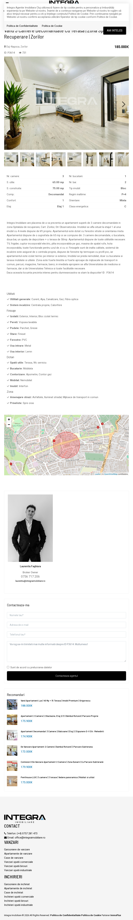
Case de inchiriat (13, 892)
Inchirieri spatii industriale (18, 905)
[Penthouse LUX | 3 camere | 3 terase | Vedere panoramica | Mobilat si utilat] (12, 780)
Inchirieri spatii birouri (16, 900)
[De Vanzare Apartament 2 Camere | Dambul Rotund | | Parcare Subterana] (12, 750)
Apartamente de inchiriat (18, 888)
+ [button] (9, 419)
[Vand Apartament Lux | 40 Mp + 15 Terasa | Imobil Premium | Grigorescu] (12, 704)
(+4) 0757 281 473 (27, 833)
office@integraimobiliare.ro (30, 837)
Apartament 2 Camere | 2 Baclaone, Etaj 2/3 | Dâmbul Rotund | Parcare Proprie (59, 715)
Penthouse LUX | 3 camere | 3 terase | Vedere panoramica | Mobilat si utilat (58, 777)
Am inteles (114, 30)
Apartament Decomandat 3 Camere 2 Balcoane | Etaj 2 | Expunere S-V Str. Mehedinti (62, 731)
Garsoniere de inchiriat (17, 884)
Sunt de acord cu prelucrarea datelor (31, 667)
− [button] (9, 424)
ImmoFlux (115, 915)
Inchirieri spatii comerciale (19, 896)
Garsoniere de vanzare (17, 849)
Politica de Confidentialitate (22, 25)
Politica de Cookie (52, 25)
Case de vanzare (13, 857)
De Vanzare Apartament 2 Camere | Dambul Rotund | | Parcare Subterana (57, 746)
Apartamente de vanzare (18, 853)
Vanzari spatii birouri (15, 866)
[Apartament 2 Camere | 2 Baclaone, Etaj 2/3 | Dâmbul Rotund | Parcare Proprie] (12, 719)
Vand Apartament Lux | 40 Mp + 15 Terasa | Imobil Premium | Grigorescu (55, 700)
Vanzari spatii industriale (18, 870)
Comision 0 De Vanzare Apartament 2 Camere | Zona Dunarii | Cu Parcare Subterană (62, 761)
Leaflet (98, 474)
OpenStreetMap (110, 474)
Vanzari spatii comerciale (18, 862)
